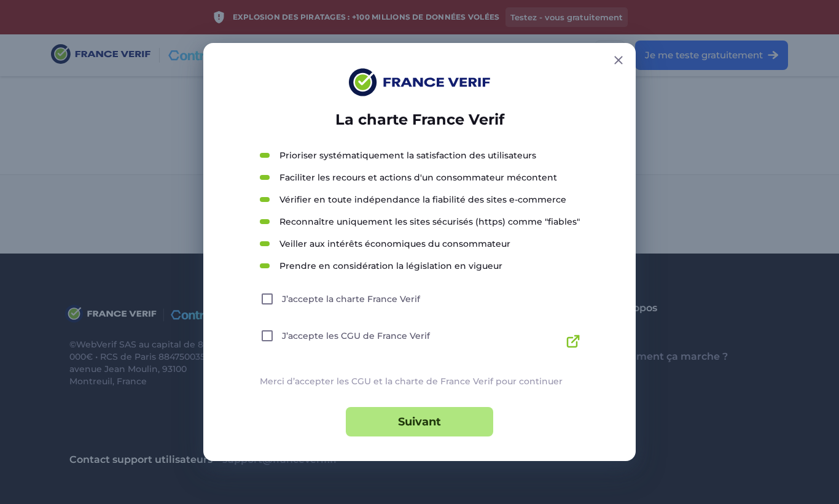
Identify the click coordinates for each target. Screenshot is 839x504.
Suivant (419, 421)
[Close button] (618, 60)
